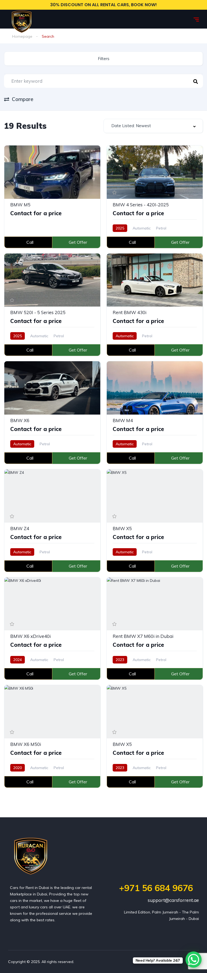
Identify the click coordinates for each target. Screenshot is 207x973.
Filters (103, 58)
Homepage (22, 36)
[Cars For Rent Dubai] (21, 19)
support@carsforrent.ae (173, 900)
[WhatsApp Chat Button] (193, 959)
